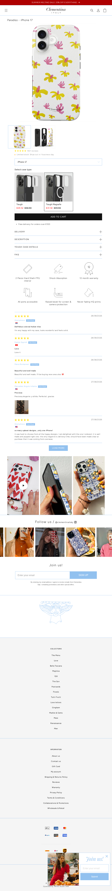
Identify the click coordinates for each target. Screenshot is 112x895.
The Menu (56, 655)
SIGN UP (83, 575)
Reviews (56, 782)
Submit (94, 876)
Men (56, 729)
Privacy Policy (56, 793)
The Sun (56, 681)
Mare (56, 718)
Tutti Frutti (56, 697)
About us (56, 756)
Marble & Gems (56, 713)
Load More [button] (58, 448)
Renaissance (56, 723)
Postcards (56, 687)
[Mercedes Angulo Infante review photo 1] (22, 407)
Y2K (56, 676)
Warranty (56, 787)
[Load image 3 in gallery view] (43, 136)
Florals (56, 692)
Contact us (56, 761)
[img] (22, 316)
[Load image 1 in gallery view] (19, 136)
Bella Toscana (56, 666)
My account (56, 772)
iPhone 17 (22, 162)
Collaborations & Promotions (56, 803)
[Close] (106, 856)
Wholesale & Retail (56, 808)
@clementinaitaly (64, 522)
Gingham (56, 708)
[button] (6, 10)
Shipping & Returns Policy (56, 777)
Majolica (56, 671)
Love (56, 661)
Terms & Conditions (56, 798)
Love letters (56, 702)
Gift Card (56, 766)
